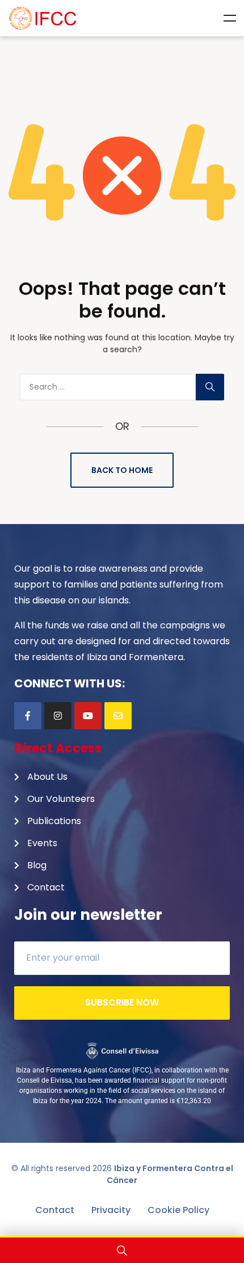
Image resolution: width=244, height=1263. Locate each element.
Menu (230, 18)
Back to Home (122, 470)
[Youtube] (88, 715)
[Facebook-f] (27, 715)
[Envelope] (118, 715)
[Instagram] (57, 715)
